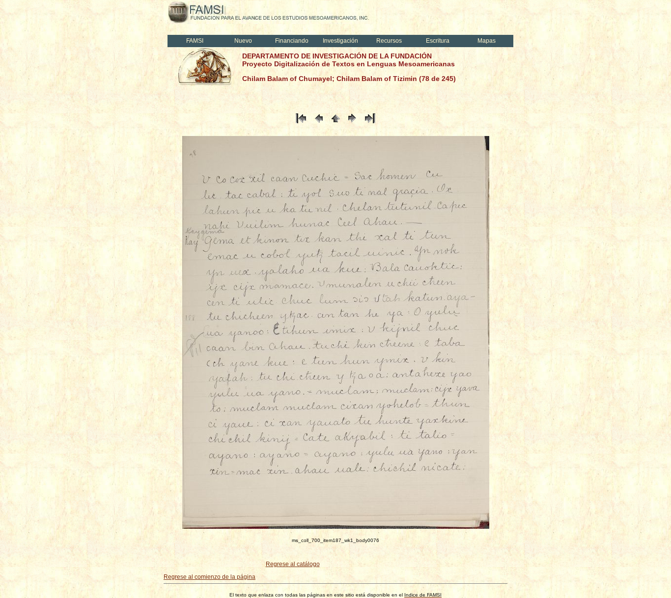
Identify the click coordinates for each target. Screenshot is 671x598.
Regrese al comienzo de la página (209, 576)
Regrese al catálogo (293, 564)
